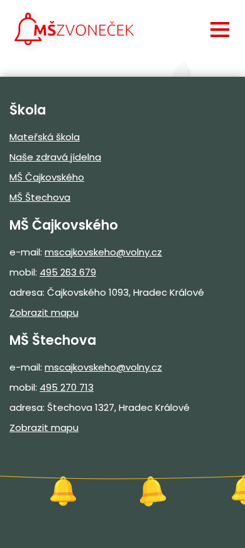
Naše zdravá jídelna (55, 157)
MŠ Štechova (39, 197)
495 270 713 (67, 387)
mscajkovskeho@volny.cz (103, 252)
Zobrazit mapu (44, 312)
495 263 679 (68, 272)
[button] (219, 29)
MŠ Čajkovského (46, 177)
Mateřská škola (44, 136)
